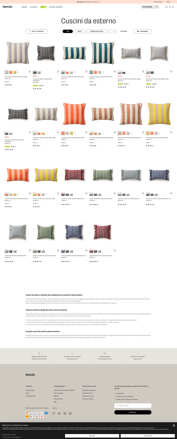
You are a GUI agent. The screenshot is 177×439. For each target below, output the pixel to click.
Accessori (33, 7)
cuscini (43, 303)
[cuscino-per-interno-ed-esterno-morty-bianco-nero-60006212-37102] (34, 72)
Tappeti (24, 7)
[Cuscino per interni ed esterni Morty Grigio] (131, 52)
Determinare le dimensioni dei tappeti (64, 390)
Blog (55, 402)
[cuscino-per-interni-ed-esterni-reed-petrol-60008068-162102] (91, 72)
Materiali (56, 396)
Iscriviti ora (133, 412)
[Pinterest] (53, 413)
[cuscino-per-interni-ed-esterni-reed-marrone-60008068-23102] (119, 133)
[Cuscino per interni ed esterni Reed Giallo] (159, 113)
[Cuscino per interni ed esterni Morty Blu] (131, 174)
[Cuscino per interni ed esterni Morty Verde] (102, 174)
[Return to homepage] (7, 6)
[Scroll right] (115, 31)
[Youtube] (59, 413)
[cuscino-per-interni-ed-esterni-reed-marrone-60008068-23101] (91, 133)
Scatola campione (56, 7)
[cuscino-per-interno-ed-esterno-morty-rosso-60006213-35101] (63, 194)
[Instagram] (64, 413)
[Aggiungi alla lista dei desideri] (30, 71)
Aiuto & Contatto (30, 390)
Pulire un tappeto (58, 393)
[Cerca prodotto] (156, 6)
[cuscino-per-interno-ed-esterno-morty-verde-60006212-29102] (34, 251)
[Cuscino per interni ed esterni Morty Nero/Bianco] (46, 52)
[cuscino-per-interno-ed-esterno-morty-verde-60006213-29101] (91, 194)
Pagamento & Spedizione (89, 390)
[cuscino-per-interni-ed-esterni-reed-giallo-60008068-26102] (14, 72)
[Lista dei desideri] (166, 7)
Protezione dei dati (87, 393)
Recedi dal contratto (87, 399)
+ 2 (18, 72)
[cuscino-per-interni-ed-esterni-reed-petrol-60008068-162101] (63, 72)
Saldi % (43, 7)
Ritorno (28, 393)
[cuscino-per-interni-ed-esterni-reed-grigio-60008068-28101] (71, 72)
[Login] (170, 7)
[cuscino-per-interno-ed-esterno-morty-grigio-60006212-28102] (39, 72)
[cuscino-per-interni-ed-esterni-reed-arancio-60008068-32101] (67, 72)
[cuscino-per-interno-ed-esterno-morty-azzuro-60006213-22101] (119, 194)
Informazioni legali (30, 396)
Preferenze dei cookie (88, 396)
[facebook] (70, 413)
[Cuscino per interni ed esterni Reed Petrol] (74, 52)
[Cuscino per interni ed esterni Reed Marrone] (102, 113)
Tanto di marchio (58, 399)
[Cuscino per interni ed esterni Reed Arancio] (74, 113)
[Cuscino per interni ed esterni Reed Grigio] (18, 52)
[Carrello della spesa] (173, 7)
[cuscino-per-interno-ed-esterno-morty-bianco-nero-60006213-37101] (123, 72)
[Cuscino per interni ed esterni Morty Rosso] (74, 174)
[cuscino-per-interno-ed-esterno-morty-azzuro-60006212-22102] (6, 251)
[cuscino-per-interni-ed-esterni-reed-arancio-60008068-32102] (10, 72)
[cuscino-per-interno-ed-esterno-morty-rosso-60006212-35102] (91, 251)
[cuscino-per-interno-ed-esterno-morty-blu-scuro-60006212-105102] (63, 251)
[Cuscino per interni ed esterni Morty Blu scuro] (159, 174)
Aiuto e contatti (158, 2)
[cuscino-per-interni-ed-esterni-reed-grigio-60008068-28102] (6, 72)
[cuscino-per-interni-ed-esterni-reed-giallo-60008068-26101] (43, 133)
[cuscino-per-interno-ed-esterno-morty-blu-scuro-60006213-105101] (147, 194)
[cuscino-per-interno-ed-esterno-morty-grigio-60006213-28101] (119, 72)
